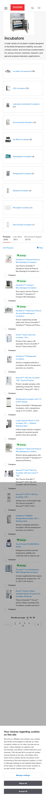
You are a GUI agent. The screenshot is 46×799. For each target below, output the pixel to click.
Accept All (23, 791)
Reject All (23, 783)
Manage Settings (23, 775)
